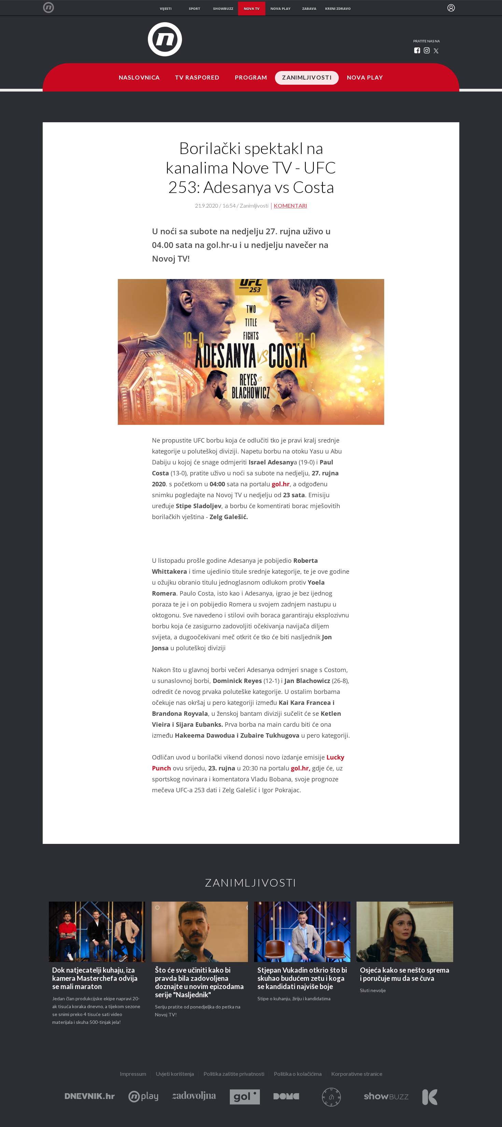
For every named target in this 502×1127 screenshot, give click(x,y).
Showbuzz (386, 1097)
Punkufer (331, 1097)
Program (251, 77)
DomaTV (286, 1097)
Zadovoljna (194, 1097)
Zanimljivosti (307, 77)
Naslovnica (139, 77)
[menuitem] (451, 8)
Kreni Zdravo (429, 1097)
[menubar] (451, 8)
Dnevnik (90, 1097)
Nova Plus (143, 1097)
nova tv (252, 8)
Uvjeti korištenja (175, 1074)
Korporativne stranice (356, 1074)
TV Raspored (197, 77)
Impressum (133, 1074)
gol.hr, (300, 768)
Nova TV (52, 7)
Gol (245, 1097)
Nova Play (365, 77)
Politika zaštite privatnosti (234, 1074)
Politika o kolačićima (298, 1074)
